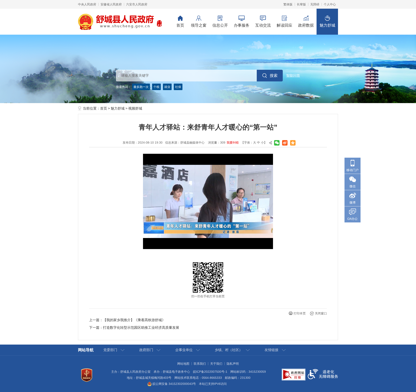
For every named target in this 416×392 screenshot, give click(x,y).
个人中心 (330, 4)
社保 (178, 87)
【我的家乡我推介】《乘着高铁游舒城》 (134, 320)
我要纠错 (233, 142)
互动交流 (263, 25)
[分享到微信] (277, 143)
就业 (167, 87)
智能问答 (293, 75)
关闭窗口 (321, 313)
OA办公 (352, 218)
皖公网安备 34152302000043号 (174, 384)
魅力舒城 (327, 25)
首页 (180, 25)
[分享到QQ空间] (293, 143)
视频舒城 (135, 108)
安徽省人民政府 (111, 4)
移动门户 (352, 170)
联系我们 (200, 363)
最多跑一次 (141, 87)
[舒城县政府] (208, 69)
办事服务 (241, 25)
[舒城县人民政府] (120, 21)
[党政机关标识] (86, 375)
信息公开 (220, 25)
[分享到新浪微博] (285, 143)
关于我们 (216, 363)
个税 (156, 87)
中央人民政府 (87, 4)
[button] (301, 4)
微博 (352, 202)
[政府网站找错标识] (294, 374)
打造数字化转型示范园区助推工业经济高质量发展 (141, 327)
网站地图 (183, 363)
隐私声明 (233, 363)
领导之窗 (198, 25)
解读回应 (284, 25)
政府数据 (306, 25)
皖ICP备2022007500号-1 (210, 371)
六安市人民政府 (136, 4)
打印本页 (300, 313)
